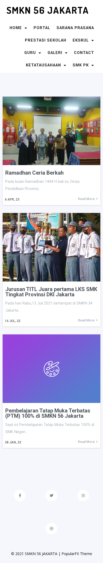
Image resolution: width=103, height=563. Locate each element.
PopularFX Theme (77, 553)
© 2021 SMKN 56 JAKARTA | (36, 553)
